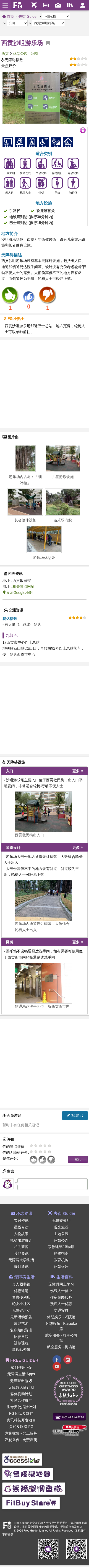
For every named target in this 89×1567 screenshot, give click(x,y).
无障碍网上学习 (61, 1284)
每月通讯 (21, 1266)
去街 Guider (28, 16)
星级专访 (21, 1227)
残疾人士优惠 (61, 1304)
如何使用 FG (21, 1367)
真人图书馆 (21, 1284)
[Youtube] (56, 1367)
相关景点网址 (23, 586)
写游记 (76, 1115)
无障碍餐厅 (61, 1221)
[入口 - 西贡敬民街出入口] (43, 811)
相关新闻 (21, 1247)
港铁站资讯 (21, 1350)
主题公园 (61, 1234)
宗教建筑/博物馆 (61, 1247)
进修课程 (21, 1343)
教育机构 (61, 1260)
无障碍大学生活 (21, 1260)
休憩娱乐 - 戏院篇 (61, 1317)
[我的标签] (46, 43)
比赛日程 (21, 1337)
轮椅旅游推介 (21, 1240)
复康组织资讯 (21, 1330)
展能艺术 (21, 1323)
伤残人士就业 (61, 1291)
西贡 (5, 53)
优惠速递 (21, 1291)
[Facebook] (56, 1360)
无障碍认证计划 (21, 1387)
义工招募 (30, 1433)
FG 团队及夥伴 (21, 1413)
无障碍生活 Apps (21, 1374)
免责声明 (30, 1440)
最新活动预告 (21, 1317)
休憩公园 (20, 53)
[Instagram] (67, 1360)
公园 (34, 53)
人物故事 (21, 1234)
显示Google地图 (19, 593)
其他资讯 (21, 1253)
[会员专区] (82, 5)
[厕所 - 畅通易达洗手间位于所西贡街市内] (43, 983)
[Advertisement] (44, 384)
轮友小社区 (21, 1304)
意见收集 (12, 1433)
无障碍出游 (19, 1381)
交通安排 (61, 1310)
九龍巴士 (13, 635)
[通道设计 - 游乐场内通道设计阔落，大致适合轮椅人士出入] (43, 900)
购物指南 (61, 1253)
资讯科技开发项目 (21, 1420)
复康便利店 (21, 1297)
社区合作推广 (21, 1400)
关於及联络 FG (21, 1427)
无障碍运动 (21, 1310)
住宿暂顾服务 (61, 1297)
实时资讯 (21, 1221)
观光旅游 (61, 1227)
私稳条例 (12, 1440)
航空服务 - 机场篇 (61, 1347)
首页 (10, 16)
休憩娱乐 (61, 1266)
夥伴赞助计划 (21, 1394)
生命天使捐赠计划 (21, 1407)
